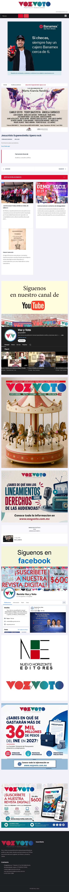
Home (5, 85)
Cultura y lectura (16, 85)
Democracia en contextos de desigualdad (51, 206)
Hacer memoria (8, 252)
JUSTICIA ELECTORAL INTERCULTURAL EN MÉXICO (15, 207)
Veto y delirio (18, 540)
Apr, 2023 (17, 139)
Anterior (7, 169)
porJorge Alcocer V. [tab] (34, 529)
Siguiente (61, 169)
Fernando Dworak (7, 139)
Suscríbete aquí (5, 146)
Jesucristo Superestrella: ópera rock (21, 135)
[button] (65, 15)
